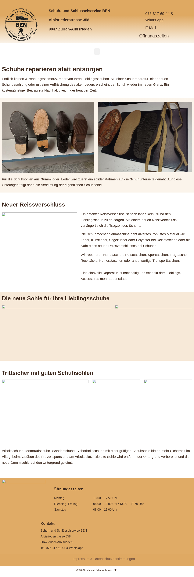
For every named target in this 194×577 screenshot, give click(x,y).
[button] (97, 51)
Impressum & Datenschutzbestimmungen (104, 559)
